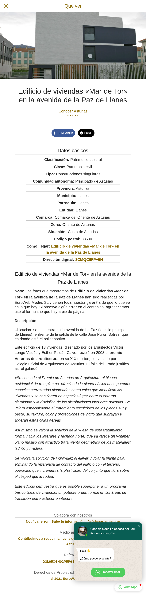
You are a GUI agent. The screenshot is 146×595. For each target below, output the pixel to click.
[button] (139, 526)
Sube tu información (68, 521)
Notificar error (37, 521)
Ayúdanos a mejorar (103, 521)
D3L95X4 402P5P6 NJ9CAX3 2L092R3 (73, 561)
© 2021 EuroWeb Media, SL (73, 579)
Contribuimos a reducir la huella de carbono (54, 538)
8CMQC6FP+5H (89, 259)
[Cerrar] (6, 6)
